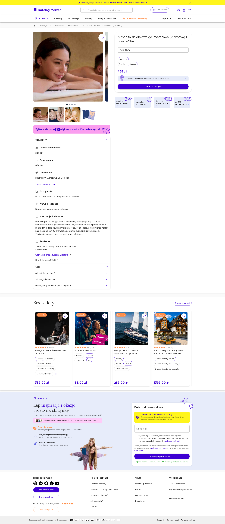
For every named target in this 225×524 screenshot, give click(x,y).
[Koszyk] (189, 10)
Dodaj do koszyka (153, 86)
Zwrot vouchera (46, 497)
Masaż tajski (73, 26)
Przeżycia (44, 26)
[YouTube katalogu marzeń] (57, 483)
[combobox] (150, 50)
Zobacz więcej (182, 303)
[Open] (186, 50)
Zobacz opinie (46, 509)
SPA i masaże (58, 26)
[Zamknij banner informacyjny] (190, 2)
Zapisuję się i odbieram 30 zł (162, 456)
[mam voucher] (155, 9)
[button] (123, 59)
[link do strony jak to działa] (178, 10)
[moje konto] (184, 10)
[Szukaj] (84, 10)
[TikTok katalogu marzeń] (52, 483)
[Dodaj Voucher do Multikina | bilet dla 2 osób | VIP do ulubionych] (104, 316)
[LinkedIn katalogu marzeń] (41, 483)
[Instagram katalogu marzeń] (35, 483)
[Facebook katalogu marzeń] (46, 483)
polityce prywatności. (158, 448)
